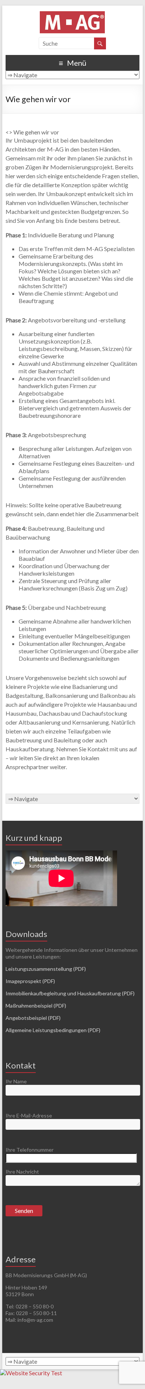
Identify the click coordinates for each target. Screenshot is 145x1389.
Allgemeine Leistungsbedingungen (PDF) (53, 1030)
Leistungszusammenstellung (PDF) (46, 969)
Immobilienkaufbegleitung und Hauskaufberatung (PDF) (70, 993)
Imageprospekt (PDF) (30, 981)
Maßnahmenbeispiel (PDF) (36, 1005)
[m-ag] (72, 14)
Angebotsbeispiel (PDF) (33, 1018)
